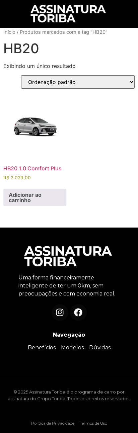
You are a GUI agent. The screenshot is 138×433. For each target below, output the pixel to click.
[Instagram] (60, 312)
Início (9, 32)
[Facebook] (78, 312)
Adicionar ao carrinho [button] (25, 197)
